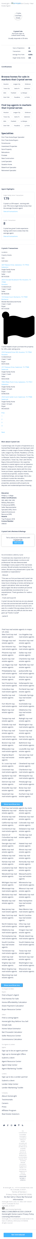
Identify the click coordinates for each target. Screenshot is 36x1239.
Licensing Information (11, 1216)
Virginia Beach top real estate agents (8, 757)
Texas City (6, 88)
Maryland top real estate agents (9, 875)
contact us (22, 1180)
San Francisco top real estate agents (9, 684)
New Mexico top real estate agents (26, 910)
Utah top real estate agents (7, 958)
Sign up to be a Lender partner (15, 1077)
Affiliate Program (9, 1110)
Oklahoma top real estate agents (9, 931)
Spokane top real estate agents (9, 777)
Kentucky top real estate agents (26, 862)
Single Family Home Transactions (13, 195)
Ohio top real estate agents (24, 925)
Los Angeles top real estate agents (26, 635)
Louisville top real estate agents (26, 750)
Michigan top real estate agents (9, 883)
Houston (6, 84)
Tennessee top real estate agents (9, 952)
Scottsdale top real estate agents (26, 705)
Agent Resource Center (11, 1061)
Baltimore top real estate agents (26, 744)
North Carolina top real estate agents (25, 918)
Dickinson (28, 84)
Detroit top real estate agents (8, 783)
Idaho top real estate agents (8, 850)
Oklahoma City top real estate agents (25, 712)
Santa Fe (16, 88)
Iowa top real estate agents (24, 856)
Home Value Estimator (11, 1028)
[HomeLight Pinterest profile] (18, 1125)
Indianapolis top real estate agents (26, 684)
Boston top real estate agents (8, 744)
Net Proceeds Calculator (12, 1032)
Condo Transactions (9, 220)
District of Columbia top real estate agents (9, 837)
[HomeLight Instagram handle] (11, 1125)
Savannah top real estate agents (9, 795)
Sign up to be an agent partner (15, 1050)
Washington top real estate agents (26, 725)
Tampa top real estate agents (8, 719)
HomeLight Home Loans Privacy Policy (18, 1214)
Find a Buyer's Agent (10, 995)
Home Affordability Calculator (14, 1002)
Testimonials (7, 1099)
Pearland (13, 93)
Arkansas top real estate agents (26, 817)
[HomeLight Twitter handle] (4, 1125)
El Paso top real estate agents (8, 731)
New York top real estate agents (9, 635)
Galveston (27, 88)
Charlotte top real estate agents (26, 660)
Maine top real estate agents (25, 869)
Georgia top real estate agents (9, 844)
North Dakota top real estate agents (9, 925)
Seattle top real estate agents (8, 696)
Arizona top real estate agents (8, 817)
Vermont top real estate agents (26, 958)
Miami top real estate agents (8, 711)
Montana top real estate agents (9, 895)
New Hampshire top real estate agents (25, 903)
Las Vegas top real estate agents (9, 666)
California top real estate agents (9, 823)
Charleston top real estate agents (26, 770)
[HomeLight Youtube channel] (15, 1125)
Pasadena (17, 97)
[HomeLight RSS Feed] (22, 1125)
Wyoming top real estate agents (9, 976)
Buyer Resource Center (11, 1009)
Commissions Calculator (12, 1039)
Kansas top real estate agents (8, 862)
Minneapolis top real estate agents (26, 777)
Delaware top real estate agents (26, 830)
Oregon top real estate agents (25, 931)
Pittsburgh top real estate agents (26, 783)
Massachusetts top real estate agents (25, 876)
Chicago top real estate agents (9, 641)
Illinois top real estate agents (25, 850)
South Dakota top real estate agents (26, 943)
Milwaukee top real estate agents (9, 750)
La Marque (24, 93)
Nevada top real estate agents (8, 901)
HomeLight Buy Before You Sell (15, 1021)
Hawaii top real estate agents (25, 844)
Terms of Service (19, 1192)
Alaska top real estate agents (25, 811)
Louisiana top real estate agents (9, 869)
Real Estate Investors (10, 1114)
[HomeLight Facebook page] (7, 1125)
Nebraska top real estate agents (26, 895)
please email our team (22, 1177)
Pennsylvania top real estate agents (9, 937)
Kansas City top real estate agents (26, 737)
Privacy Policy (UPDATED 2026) (19, 1194)
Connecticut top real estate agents (9, 830)
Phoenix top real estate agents (9, 653)
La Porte (27, 97)
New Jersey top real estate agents (9, 910)
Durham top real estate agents (26, 795)
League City (16, 84)
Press (4, 1107)
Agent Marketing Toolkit (12, 1068)
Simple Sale (7, 1025)
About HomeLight (9, 1096)
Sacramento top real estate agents (9, 737)
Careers (5, 1103)
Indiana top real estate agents (8, 856)
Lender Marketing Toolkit (12, 1087)
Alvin (4, 93)
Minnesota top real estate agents (26, 883)
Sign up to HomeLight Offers (14, 1054)
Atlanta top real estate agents (25, 678)
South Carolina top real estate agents (8, 944)
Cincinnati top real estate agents (9, 770)
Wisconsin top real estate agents (26, 970)
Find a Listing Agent (10, 1018)
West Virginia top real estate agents (9, 970)
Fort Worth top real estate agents (9, 705)
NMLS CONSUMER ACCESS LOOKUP (16, 1211)
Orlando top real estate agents (9, 725)
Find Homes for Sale (10, 998)
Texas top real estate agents (25, 952)
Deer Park (6, 97)
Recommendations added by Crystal (12, 555)
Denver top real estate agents (8, 678)
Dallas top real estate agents (25, 653)
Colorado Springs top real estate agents (26, 697)
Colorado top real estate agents (26, 823)
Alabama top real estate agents (9, 811)
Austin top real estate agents (8, 660)
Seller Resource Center (11, 1035)
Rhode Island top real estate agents (26, 937)
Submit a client (8, 1058)
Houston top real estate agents (26, 641)
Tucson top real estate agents (25, 731)
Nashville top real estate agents (26, 666)
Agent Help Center (9, 1065)
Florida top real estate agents (25, 836)
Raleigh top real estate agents (25, 719)
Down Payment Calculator (13, 1006)
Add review (18, 542)
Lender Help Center (10, 1084)
